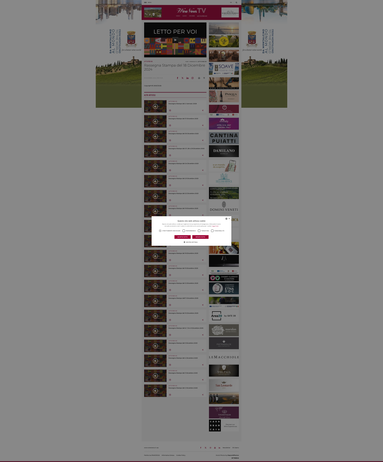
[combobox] (226, 219)
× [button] (229, 218)
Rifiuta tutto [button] (200, 237)
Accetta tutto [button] (183, 237)
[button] (191, 242)
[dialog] (191, 231)
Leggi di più (215, 226)
